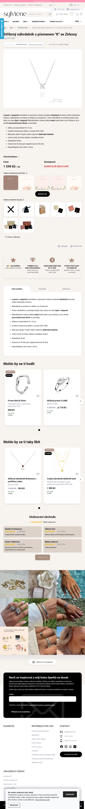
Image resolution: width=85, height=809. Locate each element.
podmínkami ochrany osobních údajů (42, 705)
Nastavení (14, 805)
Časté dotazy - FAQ (9, 784)
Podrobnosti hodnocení (35, 44)
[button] (39, 430)
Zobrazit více (43, 557)
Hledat (50, 14)
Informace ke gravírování (40, 731)
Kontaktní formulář (70, 754)
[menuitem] (6, 21)
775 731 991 (68, 736)
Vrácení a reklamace (35, 5)
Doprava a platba (20, 5)
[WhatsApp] (70, 746)
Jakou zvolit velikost (38, 739)
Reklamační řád (37, 762)
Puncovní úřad (37, 747)
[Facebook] (61, 746)
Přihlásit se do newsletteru (20, 712)
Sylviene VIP (7, 5)
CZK (75, 5)
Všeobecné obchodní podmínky (42, 759)
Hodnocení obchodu (42, 517)
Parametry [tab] (42, 289)
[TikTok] (74, 746)
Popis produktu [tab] (17, 289)
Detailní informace (10, 156)
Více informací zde (42, 800)
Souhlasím (70, 794)
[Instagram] (66, 746)
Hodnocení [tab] (66, 289)
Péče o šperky (36, 743)
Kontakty (35, 751)
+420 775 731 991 (70, 741)
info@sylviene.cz (70, 732)
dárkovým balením (46, 134)
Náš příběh (35, 735)
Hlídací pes (78, 246)
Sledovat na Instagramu (44, 662)
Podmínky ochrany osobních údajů (43, 755)
